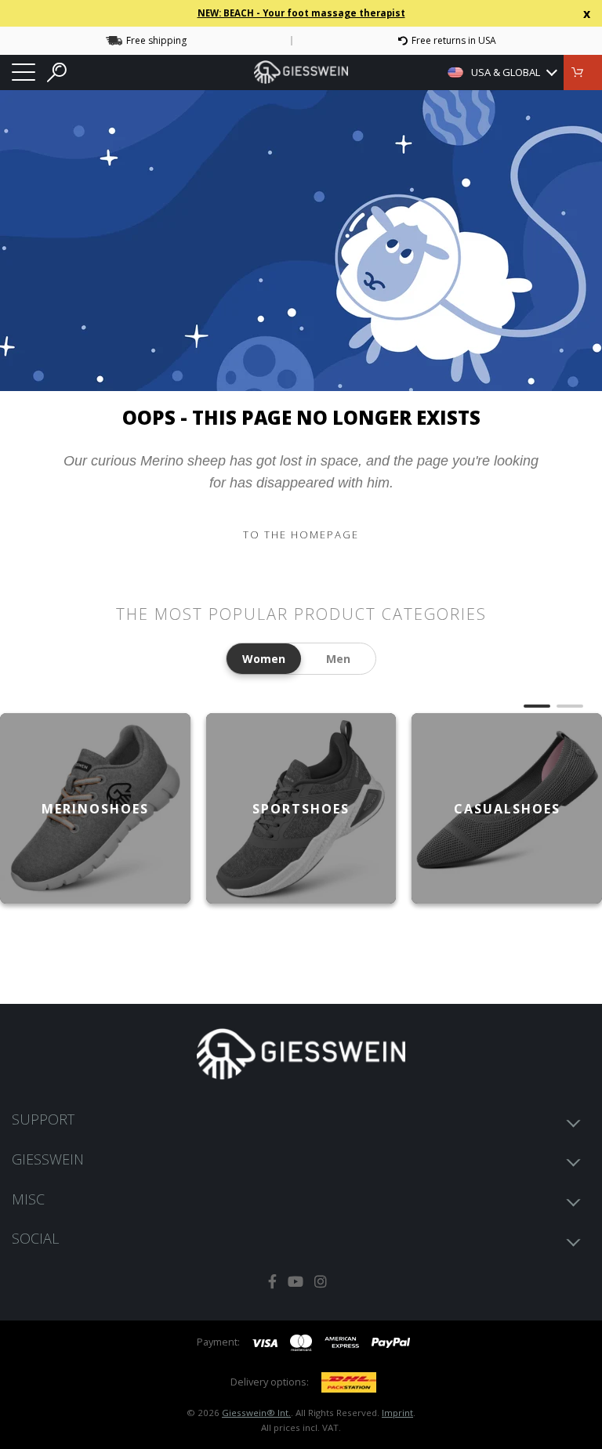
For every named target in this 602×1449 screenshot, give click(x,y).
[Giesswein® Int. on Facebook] (272, 1281)
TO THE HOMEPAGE (301, 534)
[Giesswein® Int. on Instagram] (320, 1281)
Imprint (397, 1412)
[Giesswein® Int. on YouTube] (295, 1281)
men (338, 658)
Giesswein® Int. (256, 1412)
